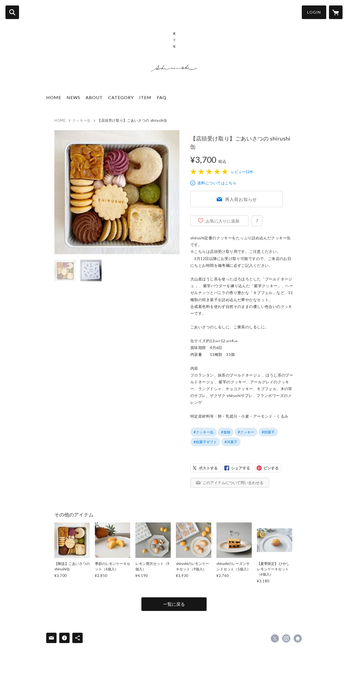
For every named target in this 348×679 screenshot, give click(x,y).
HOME (53, 97)
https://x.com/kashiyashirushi (275, 638)
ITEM (145, 97)
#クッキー (246, 432)
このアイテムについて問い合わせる (233, 482)
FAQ (161, 97)
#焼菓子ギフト (205, 442)
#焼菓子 (268, 432)
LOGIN (314, 12)
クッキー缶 (81, 120)
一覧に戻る (174, 604)
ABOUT (94, 97)
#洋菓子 (231, 442)
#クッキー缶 (203, 432)
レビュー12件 (242, 172)
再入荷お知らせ (241, 199)
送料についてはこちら (217, 183)
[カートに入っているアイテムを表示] (336, 12)
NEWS (73, 97)
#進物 (225, 432)
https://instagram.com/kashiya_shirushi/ (286, 638)
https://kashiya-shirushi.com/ (298, 638)
